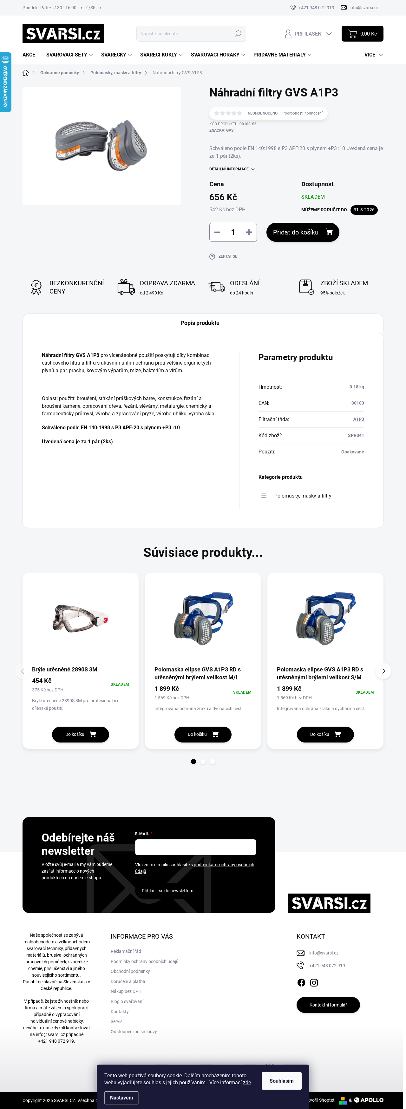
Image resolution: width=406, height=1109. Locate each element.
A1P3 (358, 419)
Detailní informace (229, 169)
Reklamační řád (126, 951)
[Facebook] (301, 981)
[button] (193, 761)
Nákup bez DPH (126, 991)
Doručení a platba (128, 981)
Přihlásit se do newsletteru (167, 890)
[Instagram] (314, 981)
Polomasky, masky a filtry (302, 496)
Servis (116, 1021)
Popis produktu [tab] (199, 323)
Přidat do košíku (295, 232)
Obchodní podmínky (130, 971)
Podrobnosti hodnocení (302, 113)
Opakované (352, 451)
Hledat (238, 33)
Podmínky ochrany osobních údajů (145, 961)
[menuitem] (31, 54)
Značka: (221, 130)
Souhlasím (282, 1081)
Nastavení (121, 1098)
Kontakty (120, 1011)
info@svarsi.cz (50, 1034)
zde (247, 1082)
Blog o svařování (127, 1001)
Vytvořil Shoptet (319, 1100)
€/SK (91, 7)
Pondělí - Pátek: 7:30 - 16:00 (49, 7)
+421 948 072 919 (56, 1041)
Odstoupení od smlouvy (134, 1031)
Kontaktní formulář (328, 1004)
